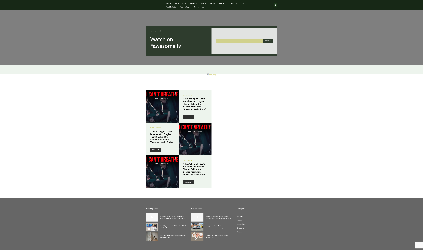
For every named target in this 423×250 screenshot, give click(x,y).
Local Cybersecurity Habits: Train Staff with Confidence (173, 227)
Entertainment (188, 95)
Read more (188, 117)
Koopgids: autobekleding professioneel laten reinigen (215, 227)
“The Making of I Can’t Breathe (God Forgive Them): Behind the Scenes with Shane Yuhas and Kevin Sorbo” (194, 104)
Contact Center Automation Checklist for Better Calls (173, 236)
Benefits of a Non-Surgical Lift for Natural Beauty (217, 236)
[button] (275, 5)
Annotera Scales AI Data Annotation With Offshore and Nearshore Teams (172, 217)
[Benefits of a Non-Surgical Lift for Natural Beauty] (197, 236)
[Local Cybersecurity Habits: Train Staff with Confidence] (152, 227)
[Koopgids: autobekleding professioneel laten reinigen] (197, 227)
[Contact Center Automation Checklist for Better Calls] (152, 236)
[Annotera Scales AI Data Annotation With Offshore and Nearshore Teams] (152, 217)
